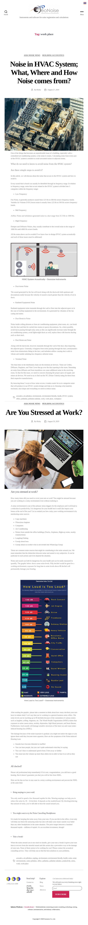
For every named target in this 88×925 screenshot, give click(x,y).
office (18, 399)
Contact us (30, 882)
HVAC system (67, 396)
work (43, 399)
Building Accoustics (53, 55)
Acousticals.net (29, 907)
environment (37, 396)
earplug (35, 858)
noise (70, 858)
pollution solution (34, 399)
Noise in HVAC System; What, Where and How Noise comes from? (44, 72)
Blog (41, 882)
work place (49, 399)
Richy (39, 90)
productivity (66, 861)
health (59, 396)
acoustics (19, 396)
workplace (57, 399)
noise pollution (31, 861)
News (42, 886)
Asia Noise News (32, 55)
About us (43, 890)
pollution (24, 399)
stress (73, 861)
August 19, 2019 (53, 421)
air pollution (27, 396)
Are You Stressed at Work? (44, 412)
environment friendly (49, 396)
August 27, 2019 (53, 90)
